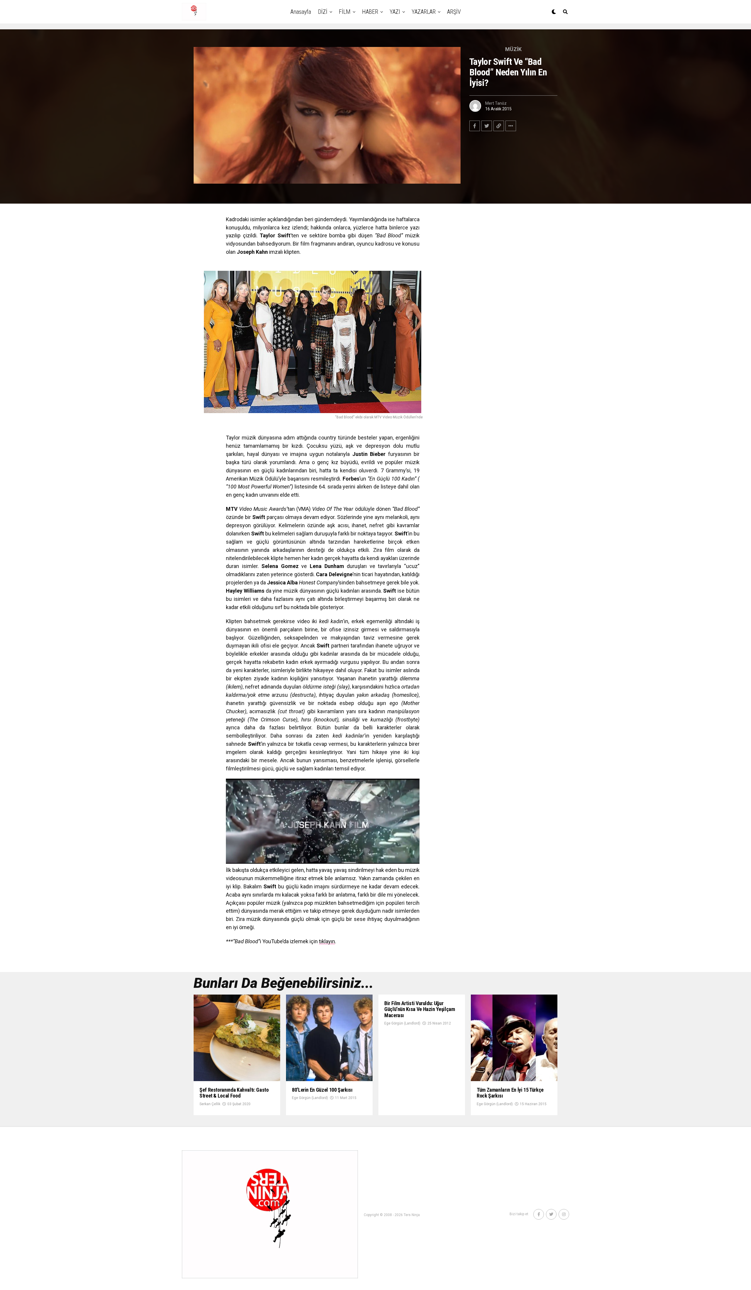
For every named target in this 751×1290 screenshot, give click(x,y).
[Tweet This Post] (486, 126)
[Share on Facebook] (474, 126)
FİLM (345, 11)
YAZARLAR (424, 11)
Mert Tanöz (496, 103)
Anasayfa (300, 11)
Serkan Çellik (209, 1104)
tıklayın (327, 941)
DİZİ (322, 11)
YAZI (395, 11)
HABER (370, 11)
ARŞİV (454, 11)
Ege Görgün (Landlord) (310, 1098)
